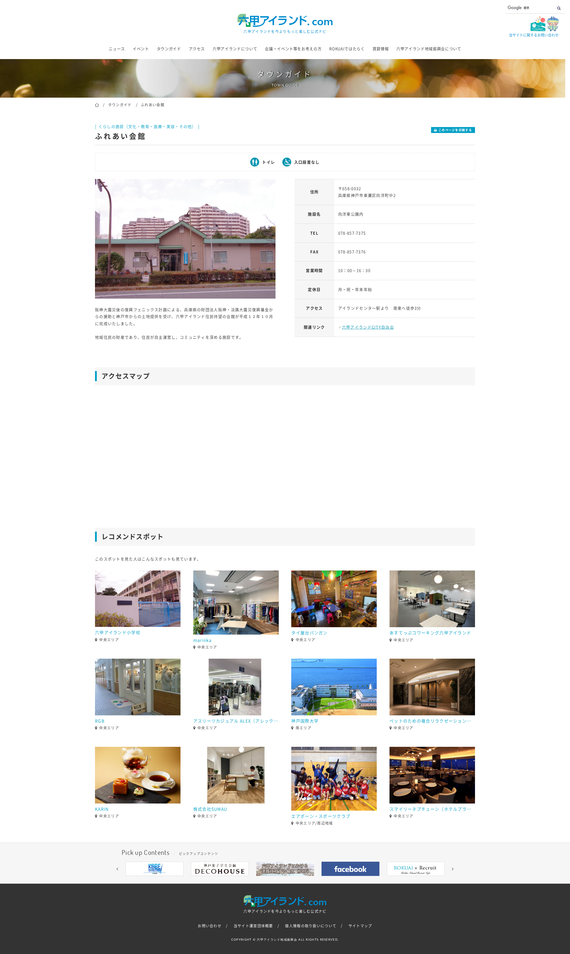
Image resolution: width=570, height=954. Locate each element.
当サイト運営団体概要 (253, 926)
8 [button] (312, 880)
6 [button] (294, 880)
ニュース (117, 49)
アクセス (197, 49)
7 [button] (303, 880)
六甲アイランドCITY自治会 (368, 327)
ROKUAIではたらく (347, 49)
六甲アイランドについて (235, 49)
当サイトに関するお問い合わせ (534, 35)
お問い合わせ (209, 926)
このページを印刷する (455, 130)
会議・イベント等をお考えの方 (293, 49)
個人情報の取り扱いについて (310, 926)
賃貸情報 (381, 49)
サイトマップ (360, 926)
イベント (141, 49)
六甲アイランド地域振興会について (428, 49)
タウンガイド (169, 49)
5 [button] (285, 880)
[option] (185, 239)
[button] (117, 869)
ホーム (97, 104)
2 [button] (258, 880)
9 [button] (321, 880)
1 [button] (249, 880)
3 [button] (267, 880)
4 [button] (276, 880)
